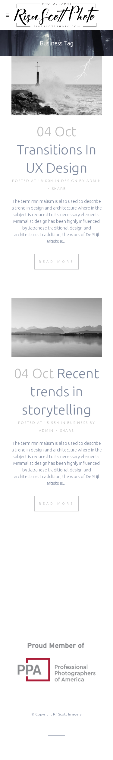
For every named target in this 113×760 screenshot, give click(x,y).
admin (93, 181)
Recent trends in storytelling (60, 391)
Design (69, 181)
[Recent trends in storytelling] (56, 327)
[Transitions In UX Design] (56, 85)
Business (77, 423)
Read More (56, 261)
